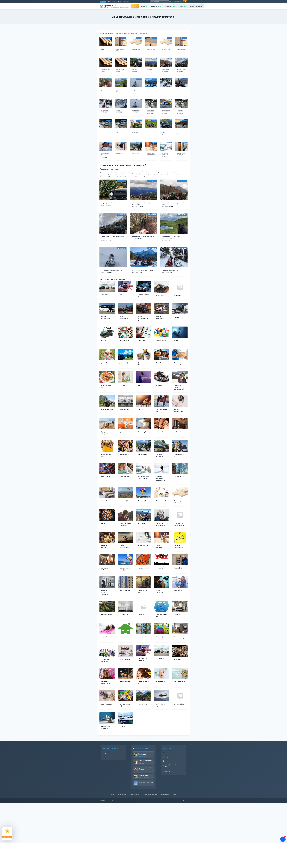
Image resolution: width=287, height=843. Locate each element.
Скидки (114, 1)
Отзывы (120, 1)
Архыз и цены (110, 5)
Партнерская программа (150, 794)
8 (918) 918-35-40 (169, 753)
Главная (112, 794)
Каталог (135, 6)
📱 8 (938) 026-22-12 (176, 1)
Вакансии (126, 1)
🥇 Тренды (103, 1)
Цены (109, 1)
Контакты (174, 794)
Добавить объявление (196, 6)
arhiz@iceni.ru (168, 757)
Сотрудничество (164, 794)
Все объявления (122, 794)
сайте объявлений (141, 33)
